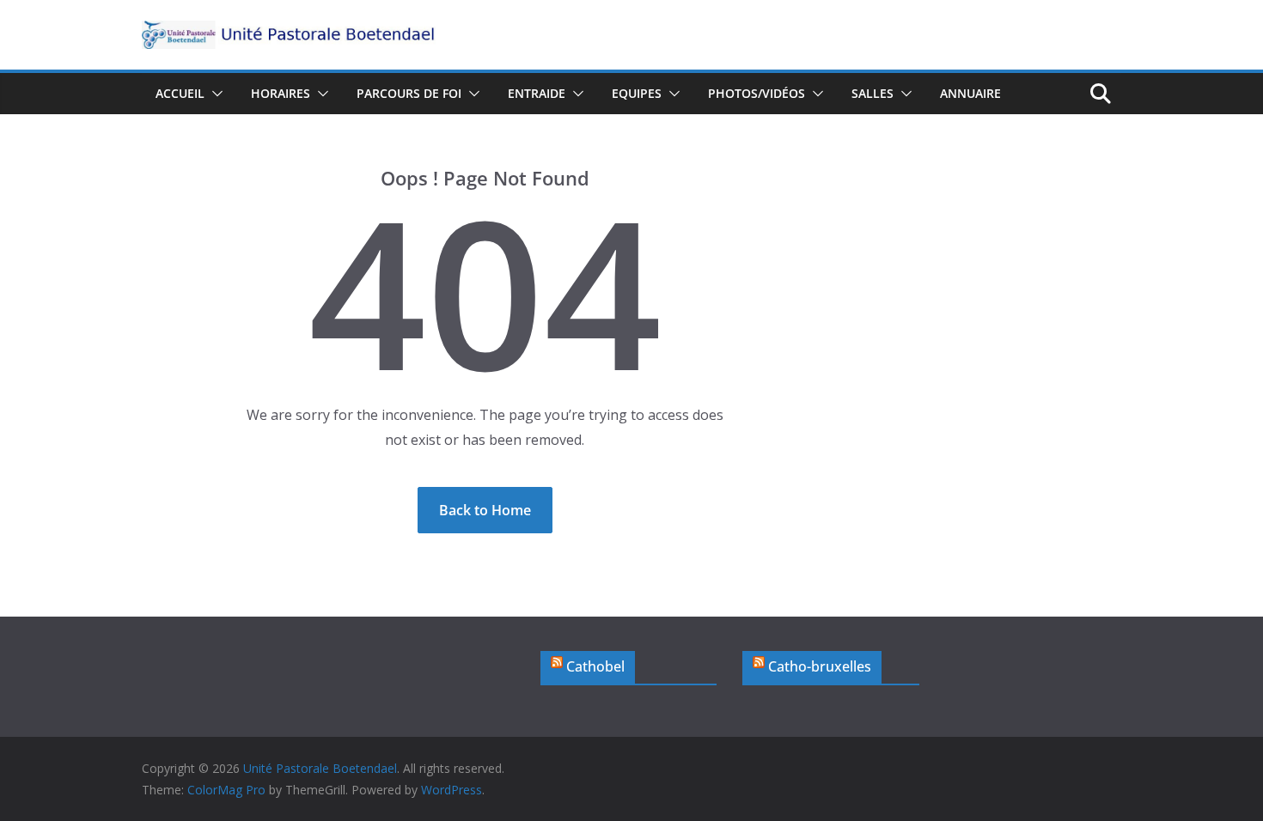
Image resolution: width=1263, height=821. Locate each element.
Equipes (637, 93)
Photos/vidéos (756, 93)
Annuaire (970, 93)
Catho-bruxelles (819, 666)
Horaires (280, 93)
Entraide (536, 93)
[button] (213, 94)
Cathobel (595, 666)
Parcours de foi (409, 93)
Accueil (180, 93)
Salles (872, 93)
